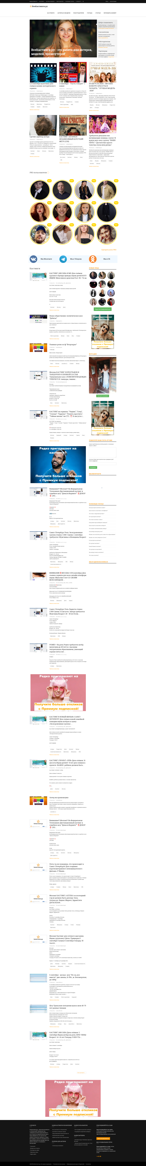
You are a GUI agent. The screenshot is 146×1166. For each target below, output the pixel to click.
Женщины (104, 105)
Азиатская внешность (55, 564)
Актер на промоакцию (58, 797)
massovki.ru (71, 1023)
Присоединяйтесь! (103, 37)
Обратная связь (34, 1152)
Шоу (73, 335)
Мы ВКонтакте (46, 259)
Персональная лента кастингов (60, 1133)
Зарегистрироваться (102, 309)
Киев (68, 335)
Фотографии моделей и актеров (83, 1129)
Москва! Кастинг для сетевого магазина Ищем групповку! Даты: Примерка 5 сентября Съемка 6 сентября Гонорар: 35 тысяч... (66, 939)
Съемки (32, 106)
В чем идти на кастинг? (95, 540)
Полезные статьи (69, 1)
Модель (91, 105)
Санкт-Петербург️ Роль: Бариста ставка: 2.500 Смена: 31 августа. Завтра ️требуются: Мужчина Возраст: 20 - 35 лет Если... (67, 611)
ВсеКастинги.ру (40, 6)
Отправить (93, 467)
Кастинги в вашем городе (59, 1131)
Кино (38, 151)
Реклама (78, 924)
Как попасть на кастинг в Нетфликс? (98, 510)
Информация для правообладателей (75, 1164)
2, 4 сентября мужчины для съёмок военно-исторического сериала (43, 85)
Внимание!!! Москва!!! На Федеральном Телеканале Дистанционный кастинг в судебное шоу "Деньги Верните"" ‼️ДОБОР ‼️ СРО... (67, 492)
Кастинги (41, 1)
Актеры (32, 153)
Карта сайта (33, 1154)
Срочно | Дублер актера (39, 137)
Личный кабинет (110, 13)
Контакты (88, 1164)
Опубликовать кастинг (58, 1135)
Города (89, 13)
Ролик (72, 924)
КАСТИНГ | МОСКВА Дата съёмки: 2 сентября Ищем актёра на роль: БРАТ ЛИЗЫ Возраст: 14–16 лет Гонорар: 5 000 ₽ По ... (67, 1034)
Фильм (75, 157)
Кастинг (33, 151)
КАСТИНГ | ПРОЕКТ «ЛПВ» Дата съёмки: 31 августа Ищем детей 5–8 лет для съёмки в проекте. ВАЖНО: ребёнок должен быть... (67, 762)
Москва (32, 104)
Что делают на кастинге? (95, 549)
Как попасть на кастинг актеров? (97, 525)
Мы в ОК (106, 259)
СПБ (61, 160)
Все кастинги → (81, 1072)
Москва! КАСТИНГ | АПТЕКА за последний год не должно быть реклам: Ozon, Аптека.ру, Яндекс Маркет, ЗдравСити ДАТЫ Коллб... (67, 899)
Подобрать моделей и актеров (82, 1131)
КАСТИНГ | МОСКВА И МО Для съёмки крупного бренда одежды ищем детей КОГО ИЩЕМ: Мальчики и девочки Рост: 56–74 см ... (68, 276)
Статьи (98, 13)
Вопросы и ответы (35, 1148)
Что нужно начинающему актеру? (98, 528)
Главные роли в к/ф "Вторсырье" (63, 344)
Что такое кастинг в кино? (96, 519)
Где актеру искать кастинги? (96, 552)
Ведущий (58, 435)
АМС (72, 104)
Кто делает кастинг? (94, 543)
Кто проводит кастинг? (95, 516)
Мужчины (39, 104)
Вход (107, 1)
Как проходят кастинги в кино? (97, 507)
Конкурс (97, 107)
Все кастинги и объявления (59, 1129)
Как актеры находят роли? (96, 531)
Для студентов (61, 523)
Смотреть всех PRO (108, 250)
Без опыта (62, 157)
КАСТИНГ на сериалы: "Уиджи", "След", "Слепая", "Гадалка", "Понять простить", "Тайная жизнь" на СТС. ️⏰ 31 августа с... (66, 413)
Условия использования (59, 1164)
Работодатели (59, 1)
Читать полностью (34, 109)
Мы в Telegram (76, 259)
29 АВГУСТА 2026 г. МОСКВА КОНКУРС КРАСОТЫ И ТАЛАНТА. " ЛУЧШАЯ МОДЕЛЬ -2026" (102, 87)
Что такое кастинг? (94, 555)
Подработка (47, 104)
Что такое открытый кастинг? (96, 513)
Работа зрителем (64, 104)
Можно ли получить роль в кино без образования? (102, 534)
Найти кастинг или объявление (60, 1137)
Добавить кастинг (103, 47)
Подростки (112, 105)
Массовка (45, 106)
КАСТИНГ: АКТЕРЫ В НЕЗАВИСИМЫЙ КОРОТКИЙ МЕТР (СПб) (71, 139)
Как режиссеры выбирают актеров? (98, 522)
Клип (91, 160)
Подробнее (111, 56)
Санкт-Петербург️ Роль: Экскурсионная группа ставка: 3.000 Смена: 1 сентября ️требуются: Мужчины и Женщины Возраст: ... (67, 536)
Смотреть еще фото (102, 396)
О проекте (78, 1)
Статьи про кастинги (57, 1145)
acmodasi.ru (64, 363)
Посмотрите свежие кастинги (106, 28)
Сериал (38, 106)
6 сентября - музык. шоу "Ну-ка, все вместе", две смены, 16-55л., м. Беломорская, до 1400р (68, 977)
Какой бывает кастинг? (95, 546)
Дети (91, 107)
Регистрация (113, 1)
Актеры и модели (50, 1)
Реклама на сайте (34, 1150)
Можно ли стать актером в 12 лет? (97, 537)
